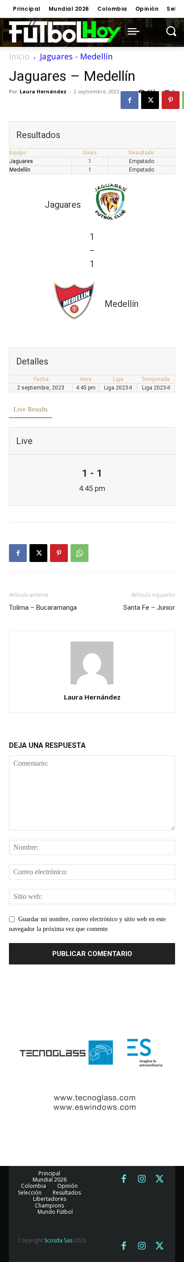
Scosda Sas (58, 1240)
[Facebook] (129, 100)
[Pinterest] (171, 100)
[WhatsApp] (79, 553)
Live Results (30, 409)
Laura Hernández (43, 91)
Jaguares (21, 161)
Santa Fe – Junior (149, 608)
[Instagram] (141, 1179)
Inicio (19, 56)
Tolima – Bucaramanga (43, 608)
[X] (150, 100)
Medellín (19, 170)
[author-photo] (92, 684)
